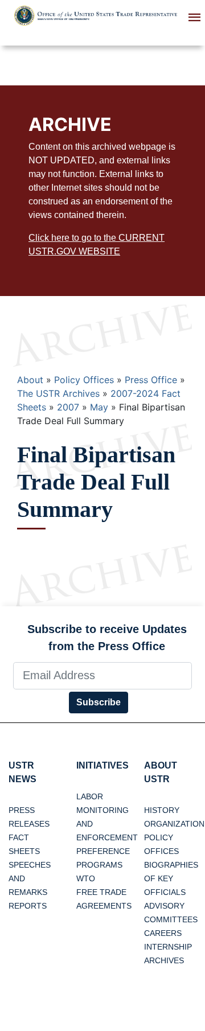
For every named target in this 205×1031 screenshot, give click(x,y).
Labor (89, 796)
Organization (174, 823)
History (161, 810)
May (99, 407)
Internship (168, 946)
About (30, 379)
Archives (164, 960)
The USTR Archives (58, 393)
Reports (28, 905)
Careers (163, 933)
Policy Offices (84, 379)
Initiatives (102, 765)
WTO (85, 878)
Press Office (151, 379)
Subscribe (98, 702)
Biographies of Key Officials (171, 878)
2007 (68, 407)
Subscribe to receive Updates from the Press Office (107, 637)
